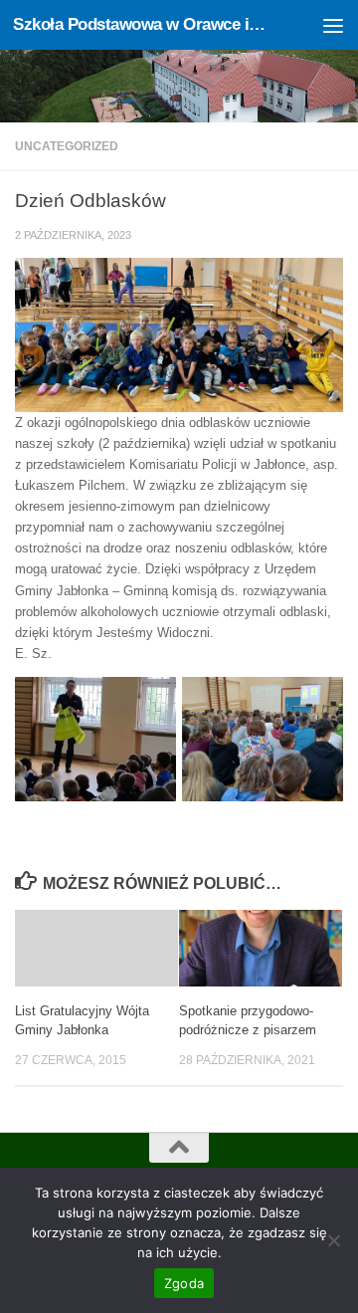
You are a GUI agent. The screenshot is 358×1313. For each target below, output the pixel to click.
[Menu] (333, 25)
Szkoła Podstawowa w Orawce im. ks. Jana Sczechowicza (141, 24)
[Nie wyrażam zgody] (333, 1240)
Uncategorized (66, 146)
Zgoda (184, 1283)
